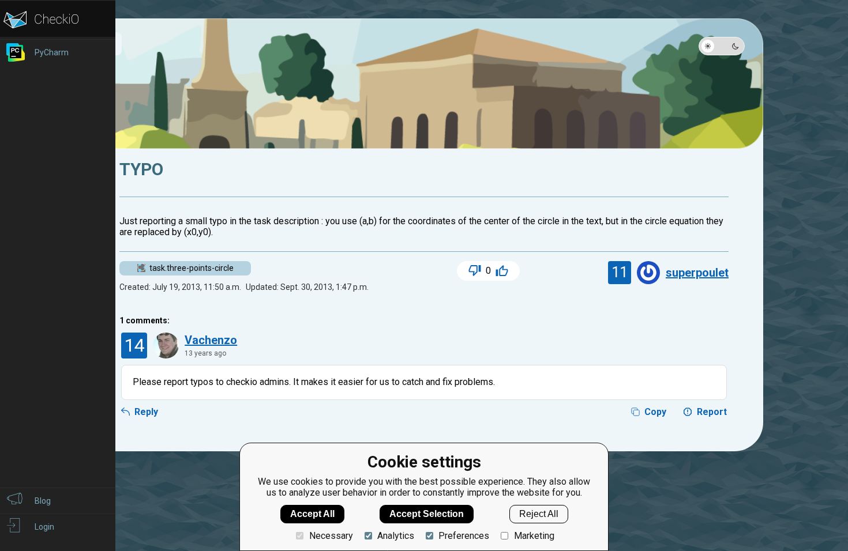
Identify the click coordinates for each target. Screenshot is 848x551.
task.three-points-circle (191, 268)
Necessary (330, 535)
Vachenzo (211, 340)
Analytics (395, 535)
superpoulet (697, 273)
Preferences (463, 535)
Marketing (534, 535)
